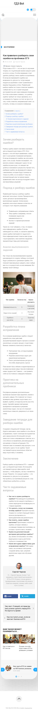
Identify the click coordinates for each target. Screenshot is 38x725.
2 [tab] (18, 676)
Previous (3, 670)
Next (35, 670)
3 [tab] (21, 676)
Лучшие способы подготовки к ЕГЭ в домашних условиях (26, 648)
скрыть (17, 111)
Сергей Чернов (20, 62)
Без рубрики (9, 47)
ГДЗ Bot (19, 3)
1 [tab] (16, 676)
